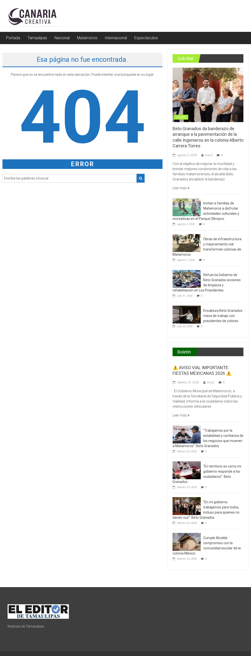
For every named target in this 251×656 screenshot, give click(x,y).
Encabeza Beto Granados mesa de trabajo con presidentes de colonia (222, 316)
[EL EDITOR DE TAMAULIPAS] (38, 611)
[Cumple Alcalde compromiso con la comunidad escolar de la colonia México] (187, 542)
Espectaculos (146, 38)
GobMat (181, 117)
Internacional (116, 38)
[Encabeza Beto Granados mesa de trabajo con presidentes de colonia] (187, 314)
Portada (13, 38)
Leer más (180, 188)
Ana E (208, 155)
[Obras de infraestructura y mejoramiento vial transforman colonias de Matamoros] (187, 243)
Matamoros (87, 38)
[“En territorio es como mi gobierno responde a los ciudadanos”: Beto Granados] (187, 470)
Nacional (62, 38)
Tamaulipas (37, 38)
